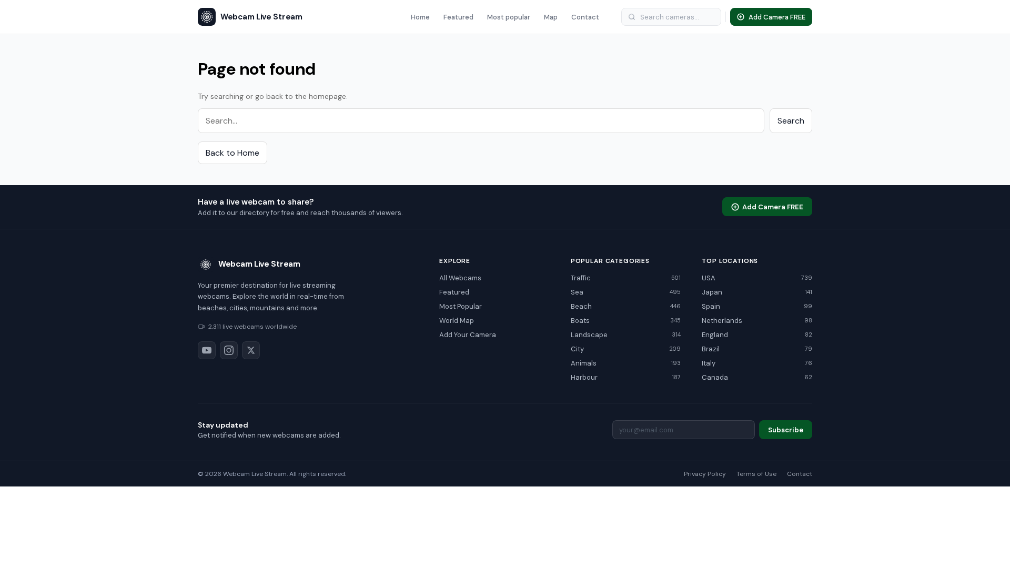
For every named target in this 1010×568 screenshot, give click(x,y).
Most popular (508, 17)
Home (420, 17)
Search (790, 120)
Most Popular (460, 306)
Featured (458, 17)
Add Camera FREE (772, 206)
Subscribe (785, 429)
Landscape (626, 334)
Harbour (626, 377)
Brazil (757, 348)
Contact (585, 17)
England (757, 334)
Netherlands (757, 320)
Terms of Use (756, 474)
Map (551, 17)
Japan (757, 292)
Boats (626, 320)
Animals (626, 363)
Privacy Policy (705, 474)
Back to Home (232, 152)
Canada (757, 377)
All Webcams (460, 277)
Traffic (626, 277)
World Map (456, 320)
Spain (757, 306)
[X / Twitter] (251, 350)
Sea (626, 292)
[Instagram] (229, 350)
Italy (757, 363)
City (626, 348)
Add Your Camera (467, 334)
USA (757, 277)
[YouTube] (207, 350)
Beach (626, 306)
